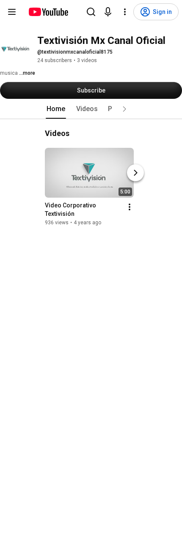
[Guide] (12, 12)
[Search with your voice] (107, 11)
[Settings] (125, 12)
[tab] (56, 109)
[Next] (135, 172)
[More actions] (129, 207)
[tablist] (91, 109)
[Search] (91, 12)
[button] (124, 109)
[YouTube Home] (48, 12)
